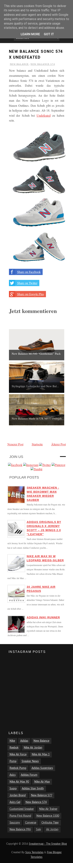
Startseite (37, 444)
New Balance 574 (43, 64)
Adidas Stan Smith (33, 788)
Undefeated (44, 115)
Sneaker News (30, 761)
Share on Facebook (29, 272)
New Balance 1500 (47, 816)
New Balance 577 (41, 795)
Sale (38, 829)
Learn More (30, 34)
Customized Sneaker (22, 809)
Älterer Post (58, 444)
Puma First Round (20, 816)
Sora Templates (34, 852)
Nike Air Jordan (33, 747)
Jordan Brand (18, 795)
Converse (30, 822)
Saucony (15, 822)
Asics (13, 775)
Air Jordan (52, 829)
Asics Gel (15, 802)
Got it (49, 34)
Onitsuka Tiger (50, 822)
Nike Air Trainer (48, 809)
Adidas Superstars (42, 768)
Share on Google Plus (30, 294)
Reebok (14, 747)
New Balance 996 (20, 829)
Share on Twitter (27, 283)
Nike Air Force (18, 754)
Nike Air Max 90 (19, 781)
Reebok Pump (18, 768)
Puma (13, 761)
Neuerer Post (15, 444)
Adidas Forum (29, 775)
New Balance (19, 64)
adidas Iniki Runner (43, 617)
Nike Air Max (42, 781)
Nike (12, 741)
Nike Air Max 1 (41, 754)
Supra (13, 788)
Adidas (24, 741)
